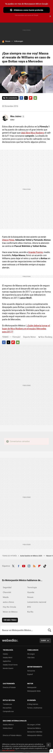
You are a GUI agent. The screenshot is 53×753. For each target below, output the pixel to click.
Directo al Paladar (9, 687)
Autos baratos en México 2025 (31, 556)
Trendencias (7, 704)
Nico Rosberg (46, 337)
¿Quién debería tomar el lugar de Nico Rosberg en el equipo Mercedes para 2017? (26, 328)
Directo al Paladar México (12, 735)
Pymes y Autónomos (34, 708)
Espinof (30, 674)
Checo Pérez (8, 240)
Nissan (7, 41)
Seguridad (7, 587)
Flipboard (30, 98)
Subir (43, 640)
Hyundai (30, 592)
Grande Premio (35, 252)
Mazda (5, 597)
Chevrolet (7, 592)
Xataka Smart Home (10, 665)
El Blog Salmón (32, 704)
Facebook (21, 98)
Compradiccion (8, 711)
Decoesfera (7, 708)
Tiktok (45, 566)
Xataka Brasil (7, 728)
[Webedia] (10, 642)
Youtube (24, 566)
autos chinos (8, 602)
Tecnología (32, 587)
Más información (8, 750)
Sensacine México (34, 728)
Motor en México (10, 612)
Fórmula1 (16, 337)
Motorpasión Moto (34, 691)
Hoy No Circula (9, 607)
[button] (17, 116)
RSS (34, 566)
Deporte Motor (29, 337)
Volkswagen (18, 41)
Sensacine (31, 671)
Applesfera (7, 661)
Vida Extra (30, 658)
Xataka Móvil (7, 658)
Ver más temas (9, 620)
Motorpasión (31, 687)
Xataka (5, 654)
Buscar (49, 630)
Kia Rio (30, 612)
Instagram (29, 566)
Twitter (26, 98)
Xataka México (8, 725)
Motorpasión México (34, 735)
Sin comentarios (11, 98)
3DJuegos (31, 654)
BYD (29, 607)
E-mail (35, 98)
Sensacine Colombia (34, 732)
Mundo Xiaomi (8, 668)
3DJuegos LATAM (33, 725)
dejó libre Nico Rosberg (32, 132)
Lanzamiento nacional (36, 602)
